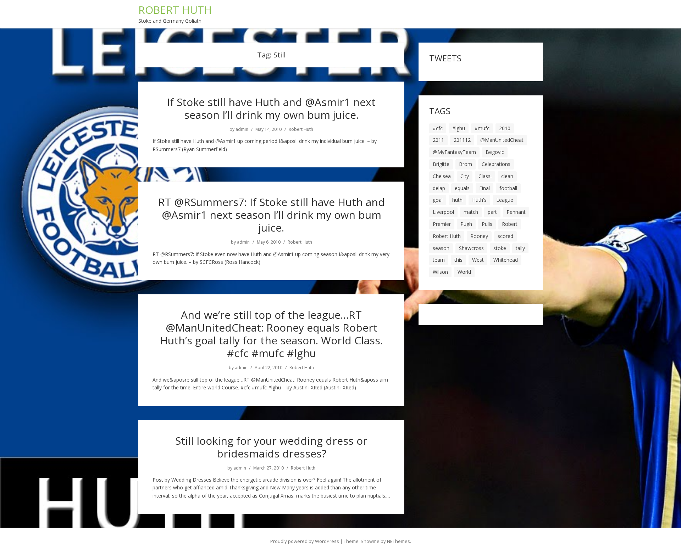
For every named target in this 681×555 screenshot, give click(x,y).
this (458, 259)
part (492, 212)
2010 (504, 128)
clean (507, 176)
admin (242, 129)
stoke (499, 248)
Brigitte (441, 164)
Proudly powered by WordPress (304, 541)
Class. (485, 176)
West (478, 259)
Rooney (479, 236)
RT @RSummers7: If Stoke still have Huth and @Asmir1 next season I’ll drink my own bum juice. (271, 215)
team (439, 259)
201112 (462, 140)
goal (438, 199)
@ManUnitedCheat (502, 140)
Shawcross (471, 248)
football (508, 188)
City (464, 176)
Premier (442, 224)
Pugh (466, 224)
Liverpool (443, 212)
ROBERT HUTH (175, 9)
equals (462, 188)
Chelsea (442, 176)
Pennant (516, 212)
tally (520, 248)
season (441, 248)
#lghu (458, 128)
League (504, 199)
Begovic (495, 152)
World (464, 271)
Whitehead (505, 259)
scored (505, 236)
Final (484, 188)
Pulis (487, 224)
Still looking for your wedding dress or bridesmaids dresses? (271, 447)
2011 (438, 140)
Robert (509, 224)
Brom (465, 164)
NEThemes (398, 541)
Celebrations (496, 164)
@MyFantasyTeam (454, 152)
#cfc (438, 128)
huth (457, 199)
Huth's (479, 199)
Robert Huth (301, 129)
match (471, 212)
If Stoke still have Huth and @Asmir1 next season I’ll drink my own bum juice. (271, 108)
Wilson (440, 271)
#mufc (482, 128)
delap (439, 188)
